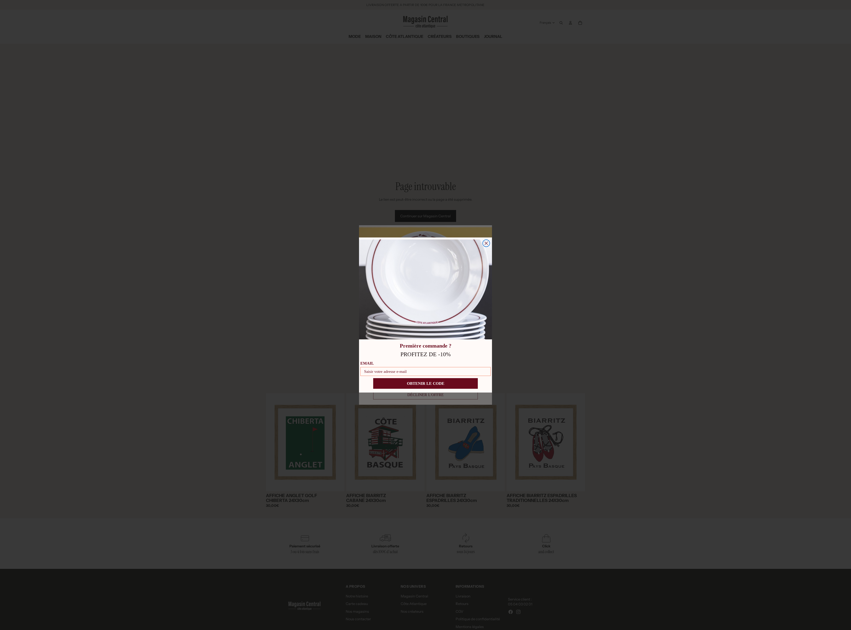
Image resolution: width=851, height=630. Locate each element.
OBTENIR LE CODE (425, 383)
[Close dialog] (486, 243)
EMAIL (367, 363)
